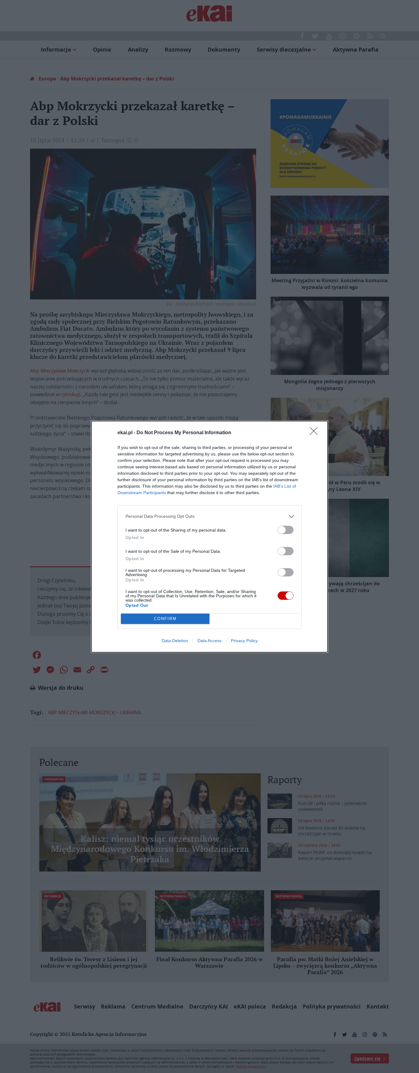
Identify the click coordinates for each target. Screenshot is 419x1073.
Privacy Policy (244, 640)
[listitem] (209, 516)
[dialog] (209, 536)
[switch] (286, 530)
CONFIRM (165, 618)
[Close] (315, 433)
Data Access (209, 640)
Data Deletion (175, 640)
